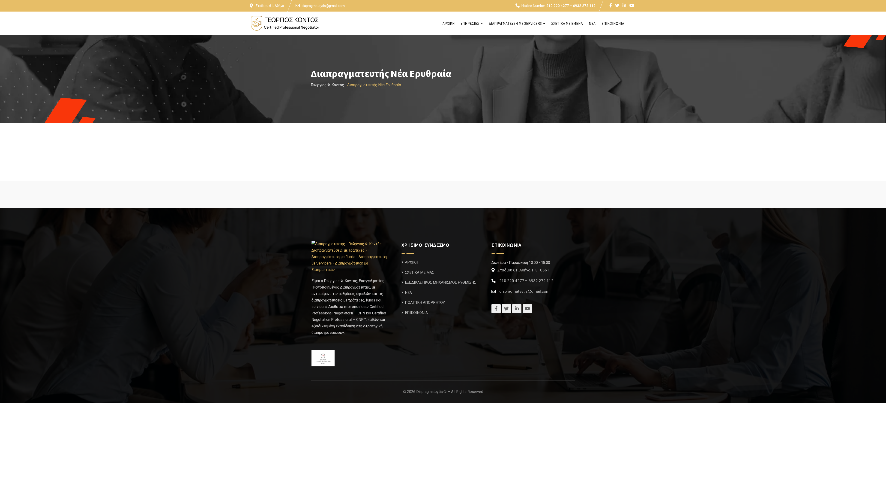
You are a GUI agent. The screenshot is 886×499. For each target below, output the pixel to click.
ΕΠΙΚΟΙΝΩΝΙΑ (613, 23)
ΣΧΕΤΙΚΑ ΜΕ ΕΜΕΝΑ (567, 23)
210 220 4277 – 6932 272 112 (571, 6)
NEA (592, 23)
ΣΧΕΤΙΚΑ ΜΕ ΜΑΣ (419, 272)
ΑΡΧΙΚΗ (449, 23)
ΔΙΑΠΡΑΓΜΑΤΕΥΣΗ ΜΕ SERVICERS (515, 23)
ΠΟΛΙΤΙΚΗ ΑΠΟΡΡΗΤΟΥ (425, 302)
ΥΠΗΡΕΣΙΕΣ (470, 23)
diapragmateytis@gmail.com (323, 6)
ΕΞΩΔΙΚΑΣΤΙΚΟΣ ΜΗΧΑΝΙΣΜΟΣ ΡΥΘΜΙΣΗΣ (440, 282)
